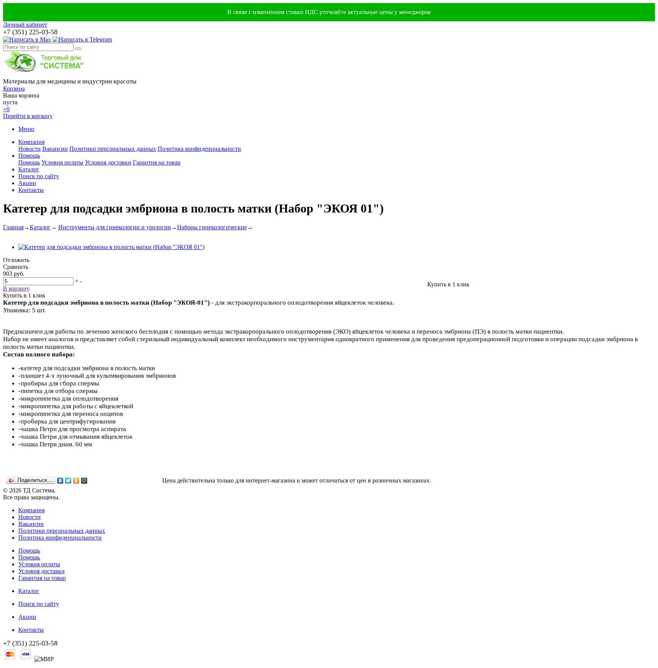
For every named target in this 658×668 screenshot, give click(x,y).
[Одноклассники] (76, 481)
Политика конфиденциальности (199, 148)
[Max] (27, 39)
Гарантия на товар (156, 162)
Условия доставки (108, 162)
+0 (6, 109)
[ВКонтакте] (60, 481)
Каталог (28, 169)
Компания (31, 142)
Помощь (29, 155)
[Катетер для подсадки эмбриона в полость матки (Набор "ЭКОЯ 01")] (111, 247)
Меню (26, 129)
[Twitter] (68, 481)
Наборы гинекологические (212, 227)
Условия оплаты (62, 162)
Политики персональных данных (112, 148)
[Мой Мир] (84, 481)
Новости (29, 148)
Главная (13, 227)
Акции (27, 183)
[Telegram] (82, 39)
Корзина (14, 88)
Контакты (31, 190)
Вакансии (55, 148)
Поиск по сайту (38, 176)
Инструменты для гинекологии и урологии (114, 227)
